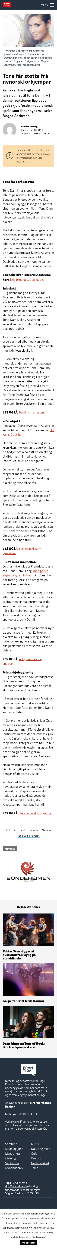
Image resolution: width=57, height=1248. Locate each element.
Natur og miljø (40, 1149)
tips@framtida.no (16, 1186)
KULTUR (10, 830)
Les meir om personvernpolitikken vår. (27, 1127)
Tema (34, 1168)
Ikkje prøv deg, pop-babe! (26, 279)
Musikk (34, 830)
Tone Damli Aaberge (29, 835)
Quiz (34, 1153)
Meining (10, 1158)
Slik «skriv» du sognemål (35, 813)
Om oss (36, 1158)
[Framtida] (7, 5)
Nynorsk (46, 830)
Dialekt (23, 830)
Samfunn (11, 1144)
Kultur (35, 1144)
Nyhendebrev (14, 1168)
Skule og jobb (14, 1149)
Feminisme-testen (31, 412)
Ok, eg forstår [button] (28, 1242)
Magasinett (12, 1153)
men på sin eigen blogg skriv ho (25, 573)
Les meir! (41, 1237)
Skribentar (12, 1163)
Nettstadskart (40, 1163)
